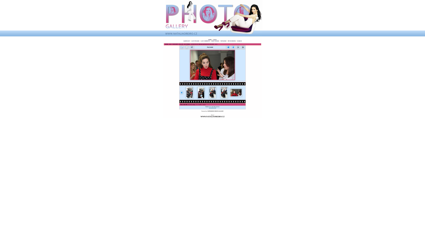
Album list (186, 41)
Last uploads (195, 41)
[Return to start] (228, 47)
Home (210, 39)
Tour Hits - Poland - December (181, 44)
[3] (212, 108)
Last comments (205, 41)
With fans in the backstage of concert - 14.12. (204, 44)
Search (239, 41)
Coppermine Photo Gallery (215, 111)
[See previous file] (233, 47)
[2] (211, 108)
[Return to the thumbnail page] (181, 47)
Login (215, 39)
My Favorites (232, 41)
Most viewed (215, 41)
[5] (215, 108)
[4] (214, 108)
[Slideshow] (191, 47)
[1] (209, 108)
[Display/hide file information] (186, 47)
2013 (170, 44)
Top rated (223, 41)
